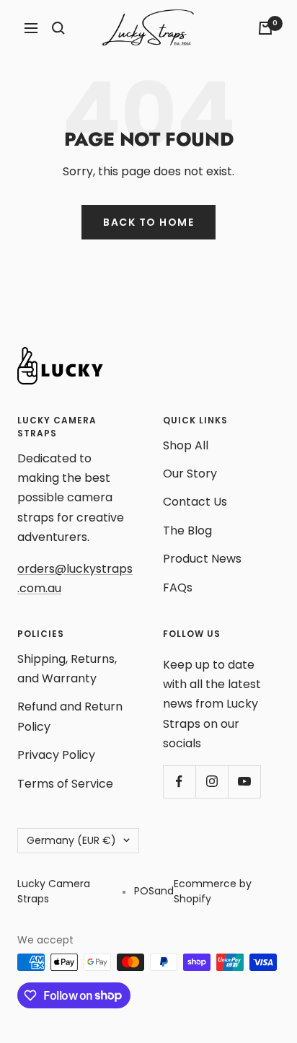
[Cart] (265, 28)
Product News (202, 558)
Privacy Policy (56, 755)
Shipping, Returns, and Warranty (67, 669)
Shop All (185, 445)
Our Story (190, 473)
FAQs (177, 587)
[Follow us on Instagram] (211, 781)
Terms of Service (65, 783)
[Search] (58, 28)
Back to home (148, 222)
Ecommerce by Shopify (213, 891)
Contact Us (195, 501)
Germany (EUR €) (71, 840)
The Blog (187, 530)
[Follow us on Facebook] (179, 781)
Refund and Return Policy (70, 716)
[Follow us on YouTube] (244, 781)
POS (144, 891)
